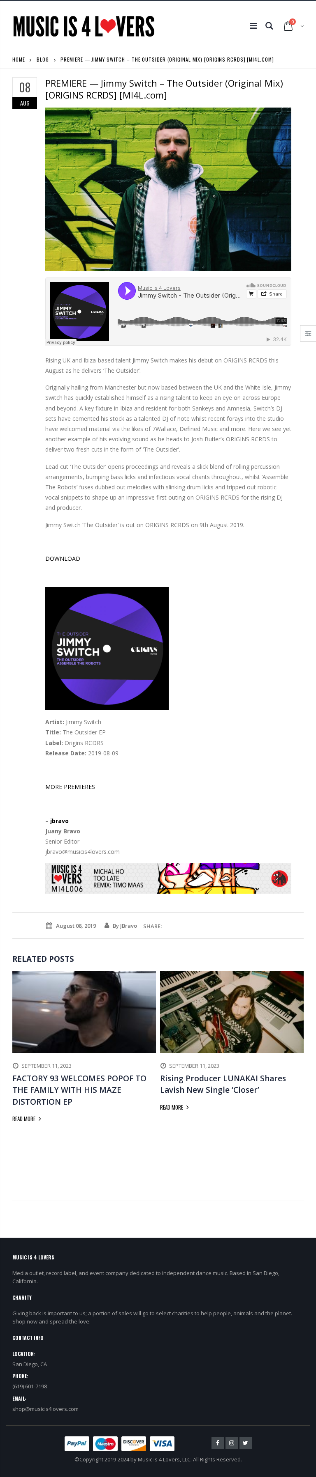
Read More (24, 1119)
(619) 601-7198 (29, 1386)
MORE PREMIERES (70, 787)
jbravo (59, 821)
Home (18, 59)
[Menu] (253, 25)
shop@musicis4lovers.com (45, 1409)
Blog (43, 59)
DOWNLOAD (62, 558)
